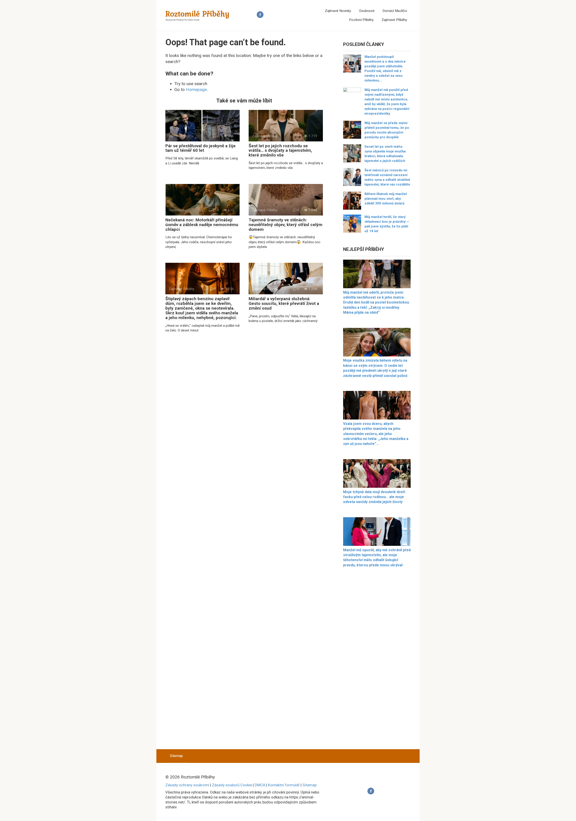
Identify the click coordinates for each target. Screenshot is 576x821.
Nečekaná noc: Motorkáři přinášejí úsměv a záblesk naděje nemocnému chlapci (201, 224)
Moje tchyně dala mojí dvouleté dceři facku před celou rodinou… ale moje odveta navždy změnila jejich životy (374, 497)
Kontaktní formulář (284, 785)
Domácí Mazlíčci (394, 11)
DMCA (260, 785)
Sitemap (176, 756)
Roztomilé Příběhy (198, 14)
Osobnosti (366, 11)
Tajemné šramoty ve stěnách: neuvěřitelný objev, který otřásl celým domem (285, 224)
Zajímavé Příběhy (394, 20)
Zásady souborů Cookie (232, 785)
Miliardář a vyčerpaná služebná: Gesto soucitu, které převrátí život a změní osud (284, 303)
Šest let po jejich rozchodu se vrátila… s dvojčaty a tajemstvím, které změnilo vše (280, 150)
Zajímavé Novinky (338, 11)
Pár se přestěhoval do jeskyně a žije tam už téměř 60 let (200, 148)
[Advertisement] (377, 660)
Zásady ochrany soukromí (187, 785)
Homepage (196, 89)
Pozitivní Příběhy (361, 20)
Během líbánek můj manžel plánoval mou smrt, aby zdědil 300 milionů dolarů (385, 198)
